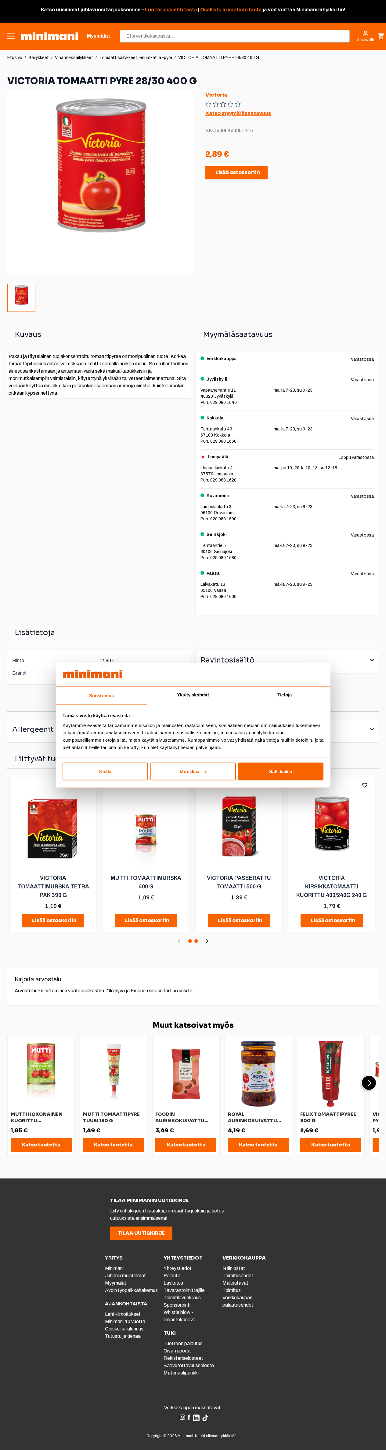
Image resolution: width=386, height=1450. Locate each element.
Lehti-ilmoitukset (123, 1314)
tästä (190, 9)
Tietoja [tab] (284, 694)
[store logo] (49, 36)
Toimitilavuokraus (182, 1297)
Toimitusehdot (237, 1275)
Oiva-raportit (177, 1350)
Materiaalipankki (181, 1372)
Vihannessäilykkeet (74, 57)
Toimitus (231, 1290)
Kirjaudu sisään (147, 990)
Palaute (172, 1275)
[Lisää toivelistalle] (364, 785)
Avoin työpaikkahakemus (131, 1290)
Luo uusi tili (181, 990)
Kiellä (105, 771)
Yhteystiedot (178, 1268)
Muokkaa (189, 771)
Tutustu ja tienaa (123, 1336)
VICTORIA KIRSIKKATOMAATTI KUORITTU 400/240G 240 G (331, 886)
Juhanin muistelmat (125, 1275)
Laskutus (173, 1283)
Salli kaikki (280, 771)
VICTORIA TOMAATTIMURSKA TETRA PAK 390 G (53, 886)
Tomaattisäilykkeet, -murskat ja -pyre (135, 57)
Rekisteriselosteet (183, 1358)
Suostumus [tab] (101, 695)
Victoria (216, 95)
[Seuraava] (207, 941)
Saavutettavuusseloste (189, 1365)
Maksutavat (235, 1283)
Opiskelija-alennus (124, 1328)
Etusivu (14, 57)
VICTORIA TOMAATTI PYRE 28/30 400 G (218, 57)
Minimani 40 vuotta (125, 1321)
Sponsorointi (177, 1305)
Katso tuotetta (41, 1145)
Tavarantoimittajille (184, 1290)
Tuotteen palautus (184, 1343)
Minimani (114, 1268)
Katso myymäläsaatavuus (238, 113)
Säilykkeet (38, 57)
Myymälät (115, 1283)
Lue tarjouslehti (164, 9)
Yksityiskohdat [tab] (193, 694)
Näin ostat (233, 1268)
